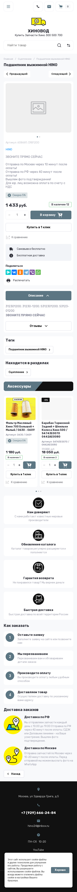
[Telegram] (26, 272)
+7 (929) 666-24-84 (38, 813)
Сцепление (25, 58)
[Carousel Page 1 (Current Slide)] (37, 136)
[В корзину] (29, 465)
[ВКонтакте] (14, 272)
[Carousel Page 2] (39, 136)
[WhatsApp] (38, 272)
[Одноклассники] (20, 272)
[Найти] (59, 45)
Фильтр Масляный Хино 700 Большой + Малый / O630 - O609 (20, 426)
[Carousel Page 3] (40, 491)
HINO (9, 149)
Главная (8, 58)
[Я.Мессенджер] (8, 272)
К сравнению (20, 237)
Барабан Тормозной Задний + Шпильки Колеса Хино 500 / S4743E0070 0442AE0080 (56, 429)
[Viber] (32, 272)
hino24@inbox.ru (38, 826)
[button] (8, 6)
